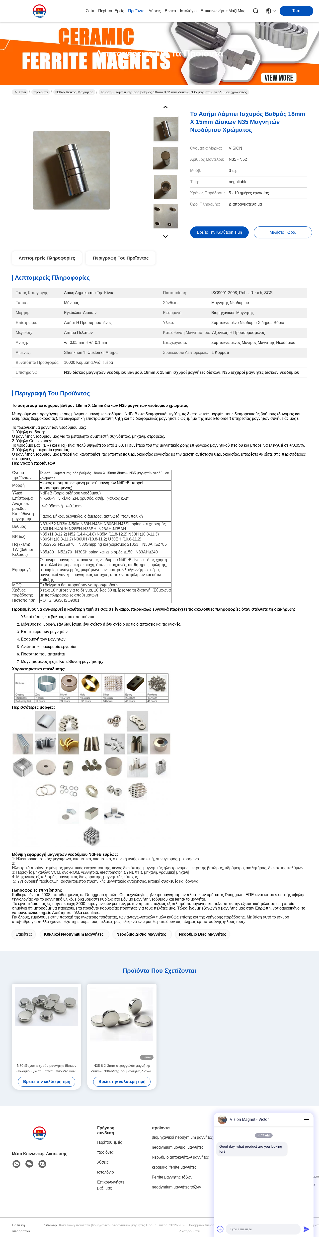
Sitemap (50, 1225)
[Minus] (307, 1120)
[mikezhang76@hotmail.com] (42, 1164)
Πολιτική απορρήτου (21, 1228)
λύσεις (155, 11)
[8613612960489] (16, 1164)
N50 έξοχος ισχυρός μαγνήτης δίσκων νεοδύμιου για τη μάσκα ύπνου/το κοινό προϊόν (47, 1069)
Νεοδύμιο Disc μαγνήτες (202, 934)
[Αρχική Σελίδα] (39, 1139)
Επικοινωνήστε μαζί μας (223, 11)
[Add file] (220, 1229)
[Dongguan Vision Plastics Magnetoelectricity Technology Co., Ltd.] (39, 10)
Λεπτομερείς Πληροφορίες (47, 258)
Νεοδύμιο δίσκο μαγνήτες (141, 934)
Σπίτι (90, 11)
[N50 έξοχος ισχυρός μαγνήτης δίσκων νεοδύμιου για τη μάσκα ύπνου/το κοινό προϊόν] (46, 1023)
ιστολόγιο (188, 11)
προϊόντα (136, 11)
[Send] (307, 1229)
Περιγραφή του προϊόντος (121, 258)
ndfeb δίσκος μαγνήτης (74, 92)
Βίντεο (170, 11)
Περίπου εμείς (111, 11)
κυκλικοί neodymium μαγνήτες (73, 934)
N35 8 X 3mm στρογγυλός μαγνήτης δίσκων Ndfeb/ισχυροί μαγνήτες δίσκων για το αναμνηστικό (122, 1069)
